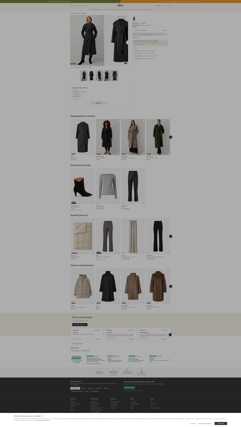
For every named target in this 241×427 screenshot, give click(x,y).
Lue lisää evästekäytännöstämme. (42, 420)
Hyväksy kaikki (220, 423)
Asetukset (193, 423)
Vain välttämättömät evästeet (205, 423)
